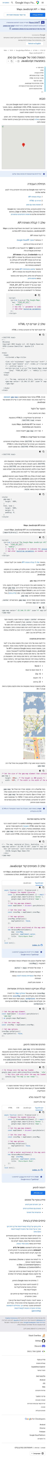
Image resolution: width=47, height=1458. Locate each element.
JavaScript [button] (27, 883)
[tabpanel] (23, 922)
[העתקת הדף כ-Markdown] (12, 61)
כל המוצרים (41, 1439)
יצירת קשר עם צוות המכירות (36, 1403)
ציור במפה (20, 1244)
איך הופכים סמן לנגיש (33, 1204)
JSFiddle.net (38, 1193)
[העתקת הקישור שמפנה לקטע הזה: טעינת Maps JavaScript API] (21, 525)
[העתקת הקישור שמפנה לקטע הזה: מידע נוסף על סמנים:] (22, 1200)
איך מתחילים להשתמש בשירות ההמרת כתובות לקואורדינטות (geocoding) (24, 1308)
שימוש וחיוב (32, 278)
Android (42, 1380)
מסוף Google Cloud (25, 240)
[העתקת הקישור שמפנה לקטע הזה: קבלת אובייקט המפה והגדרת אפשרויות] (5, 988)
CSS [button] (17, 1108)
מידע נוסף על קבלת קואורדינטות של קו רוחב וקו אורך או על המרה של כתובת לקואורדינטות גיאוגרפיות (24, 1229)
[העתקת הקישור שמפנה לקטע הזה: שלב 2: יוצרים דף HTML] (16, 324)
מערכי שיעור (41, 1370)
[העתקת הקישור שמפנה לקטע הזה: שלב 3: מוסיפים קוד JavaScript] (7, 866)
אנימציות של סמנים (34, 1212)
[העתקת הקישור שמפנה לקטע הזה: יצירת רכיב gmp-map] (27, 580)
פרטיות (37, 1448)
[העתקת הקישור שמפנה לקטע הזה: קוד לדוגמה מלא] (26, 1097)
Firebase (42, 1432)
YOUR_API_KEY (23, 302)
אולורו (37, 119)
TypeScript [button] (39, 883)
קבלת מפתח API (34, 197)
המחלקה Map (20, 993)
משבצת (26, 826)
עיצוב (27, 1244)
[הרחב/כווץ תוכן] (36, 67)
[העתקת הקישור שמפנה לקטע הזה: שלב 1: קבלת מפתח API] (15, 223)
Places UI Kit (33, 22)
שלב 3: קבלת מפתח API (30, 562)
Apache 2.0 (17, 1320)
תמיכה (43, 1407)
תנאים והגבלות (40, 1410)
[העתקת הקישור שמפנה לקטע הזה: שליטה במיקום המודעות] (25, 819)
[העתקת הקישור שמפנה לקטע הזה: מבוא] (37, 99)
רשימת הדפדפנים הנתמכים (20, 214)
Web (43, 9)
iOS (44, 1383)
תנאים (43, 1448)
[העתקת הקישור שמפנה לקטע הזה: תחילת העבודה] (25, 184)
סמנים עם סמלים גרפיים (32, 1208)
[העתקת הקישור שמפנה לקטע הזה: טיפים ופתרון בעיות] (21, 1221)
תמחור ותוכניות (40, 1400)
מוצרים (35, 50)
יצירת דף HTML (35, 201)
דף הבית (42, 50)
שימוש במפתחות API (27, 269)
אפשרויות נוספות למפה (25, 976)
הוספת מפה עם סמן (33, 205)
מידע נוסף (12, 593)
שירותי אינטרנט (40, 1390)
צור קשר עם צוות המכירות (16, 15)
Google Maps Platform (23, 50)
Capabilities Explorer (38, 1367)
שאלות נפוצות (40, 1363)
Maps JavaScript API (27, 9)
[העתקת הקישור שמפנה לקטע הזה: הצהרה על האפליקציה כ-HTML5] (18, 437)
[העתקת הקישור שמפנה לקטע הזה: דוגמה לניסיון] (30, 1187)
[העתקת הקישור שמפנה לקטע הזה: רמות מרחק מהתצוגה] (27, 638)
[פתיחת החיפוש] (12, 2)
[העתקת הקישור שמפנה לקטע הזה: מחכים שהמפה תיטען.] (21, 1044)
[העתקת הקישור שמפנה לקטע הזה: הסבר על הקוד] (28, 409)
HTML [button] (10, 1108)
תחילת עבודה (38, 15)
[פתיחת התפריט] (42, 2)
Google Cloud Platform (37, 1435)
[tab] (39, 882)
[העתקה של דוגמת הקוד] (39, 295)
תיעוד (11, 50)
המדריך (21, 952)
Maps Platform (29, 2)
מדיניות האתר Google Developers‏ (34, 1322)
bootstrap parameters (32, 309)
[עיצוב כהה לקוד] (35, 295)
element (11, 397)
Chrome (42, 1428)
